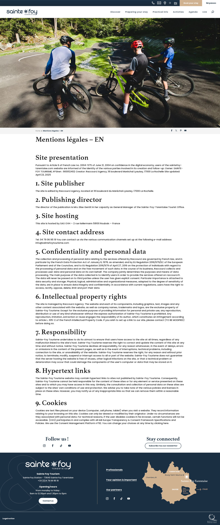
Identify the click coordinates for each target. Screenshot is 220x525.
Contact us (48, 501)
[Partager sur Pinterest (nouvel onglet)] (181, 130)
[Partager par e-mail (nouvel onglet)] (185, 130)
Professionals (114, 469)
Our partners (114, 489)
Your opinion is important (121, 479)
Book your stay (191, 3)
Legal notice (9, 518)
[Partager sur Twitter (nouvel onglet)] (176, 130)
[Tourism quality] (212, 518)
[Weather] (170, 2)
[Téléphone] (153, 2)
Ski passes (211, 3)
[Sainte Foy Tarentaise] (22, 12)
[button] (212, 12)
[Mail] (159, 2)
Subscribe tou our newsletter (163, 445)
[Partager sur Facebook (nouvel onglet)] (172, 130)
